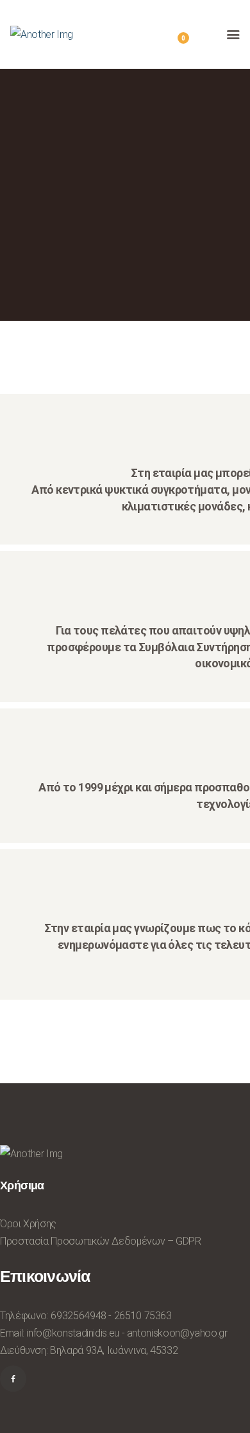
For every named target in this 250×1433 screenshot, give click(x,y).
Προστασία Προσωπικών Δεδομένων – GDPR (100, 1241)
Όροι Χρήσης (28, 1224)
